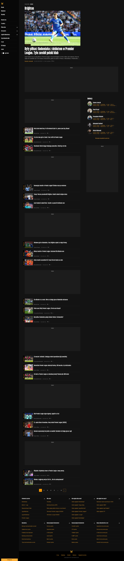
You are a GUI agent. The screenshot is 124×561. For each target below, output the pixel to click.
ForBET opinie (75, 535)
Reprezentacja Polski (26, 508)
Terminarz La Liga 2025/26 (53, 514)
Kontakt (68, 555)
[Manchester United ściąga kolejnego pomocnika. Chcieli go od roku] (52, 148)
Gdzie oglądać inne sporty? (102, 498)
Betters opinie (75, 542)
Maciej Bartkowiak (37, 142)
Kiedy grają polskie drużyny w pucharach (56, 508)
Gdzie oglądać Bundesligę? (78, 518)
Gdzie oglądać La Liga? (77, 514)
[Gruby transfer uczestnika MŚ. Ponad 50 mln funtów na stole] (52, 262)
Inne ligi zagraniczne (23, 358)
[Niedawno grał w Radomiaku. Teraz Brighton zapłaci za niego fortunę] (52, 244)
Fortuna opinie (50, 526)
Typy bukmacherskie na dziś (28, 542)
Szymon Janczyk (29, 61)
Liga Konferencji (25, 514)
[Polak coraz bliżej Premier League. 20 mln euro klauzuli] (52, 310)
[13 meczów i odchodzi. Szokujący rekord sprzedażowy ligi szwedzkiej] (52, 358)
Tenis (108, 105)
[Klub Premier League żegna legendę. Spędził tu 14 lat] (52, 416)
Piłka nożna (3, 27)
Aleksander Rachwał (98, 123)
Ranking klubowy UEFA (52, 505)
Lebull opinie (50, 535)
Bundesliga (23, 310)
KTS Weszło (3, 46)
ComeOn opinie (75, 526)
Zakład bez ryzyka (26, 529)
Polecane (23, 244)
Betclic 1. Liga (25, 505)
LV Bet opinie (50, 532)
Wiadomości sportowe (26, 498)
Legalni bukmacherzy (5, 34)
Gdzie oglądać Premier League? (79, 511)
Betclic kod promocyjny (102, 539)
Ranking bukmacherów (27, 535)
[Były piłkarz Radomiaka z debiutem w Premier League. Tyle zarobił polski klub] (52, 37)
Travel (2, 42)
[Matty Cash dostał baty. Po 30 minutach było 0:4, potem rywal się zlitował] (52, 130)
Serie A (112, 104)
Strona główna (27, 4)
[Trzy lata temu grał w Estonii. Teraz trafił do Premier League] (52, 139)
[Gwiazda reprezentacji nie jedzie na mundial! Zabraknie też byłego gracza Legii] (52, 433)
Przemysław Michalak (38, 313)
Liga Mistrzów (25, 511)
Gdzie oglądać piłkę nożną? (77, 498)
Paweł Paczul (96, 109)
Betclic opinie (50, 539)
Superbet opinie (50, 529)
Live (108, 112)
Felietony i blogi (96, 105)
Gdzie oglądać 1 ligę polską (78, 505)
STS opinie (74, 529)
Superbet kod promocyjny (103, 526)
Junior (2, 49)
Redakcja (63, 555)
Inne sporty (3, 31)
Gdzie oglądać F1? (101, 511)
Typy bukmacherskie (5, 38)
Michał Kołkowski (97, 130)
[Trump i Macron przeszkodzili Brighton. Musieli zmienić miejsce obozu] (52, 196)
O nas (58, 555)
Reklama (74, 555)
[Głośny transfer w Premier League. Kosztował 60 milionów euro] (52, 253)
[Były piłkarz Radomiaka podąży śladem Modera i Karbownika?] (52, 319)
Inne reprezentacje (23, 433)
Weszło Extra (3, 20)
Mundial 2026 (23, 253)
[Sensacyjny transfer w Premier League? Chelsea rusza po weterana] (52, 187)
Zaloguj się (9, 559)
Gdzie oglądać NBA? (101, 505)
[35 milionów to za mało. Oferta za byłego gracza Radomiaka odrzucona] (52, 301)
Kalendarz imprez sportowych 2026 (105, 501)
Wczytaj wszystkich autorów (102, 138)
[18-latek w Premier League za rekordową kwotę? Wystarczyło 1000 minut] (52, 376)
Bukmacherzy (24, 523)
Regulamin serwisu (82, 555)
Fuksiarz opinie (50, 542)
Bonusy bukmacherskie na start (29, 526)
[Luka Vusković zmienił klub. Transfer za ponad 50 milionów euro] (52, 205)
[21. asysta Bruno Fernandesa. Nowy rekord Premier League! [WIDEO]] (52, 424)
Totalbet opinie (75, 532)
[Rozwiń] (16, 27)
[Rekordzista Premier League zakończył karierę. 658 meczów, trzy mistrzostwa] (52, 367)
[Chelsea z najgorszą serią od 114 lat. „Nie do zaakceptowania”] (52, 481)
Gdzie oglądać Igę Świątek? (103, 508)
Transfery (3, 23)
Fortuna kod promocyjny (102, 529)
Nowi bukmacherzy (26, 539)
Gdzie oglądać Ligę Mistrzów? (79, 508)
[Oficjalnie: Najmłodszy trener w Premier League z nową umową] (52, 473)
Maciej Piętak (36, 207)
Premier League (96, 104)
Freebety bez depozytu (27, 532)
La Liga (107, 104)
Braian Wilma (36, 370)
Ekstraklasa (27, 44)
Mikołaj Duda (36, 133)
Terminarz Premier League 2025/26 (55, 511)
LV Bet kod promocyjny (102, 532)
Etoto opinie (74, 539)
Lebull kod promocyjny (102, 535)
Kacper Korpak (37, 190)
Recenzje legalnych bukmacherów (53, 523)
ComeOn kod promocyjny (102, 542)
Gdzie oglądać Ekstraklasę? (78, 501)
